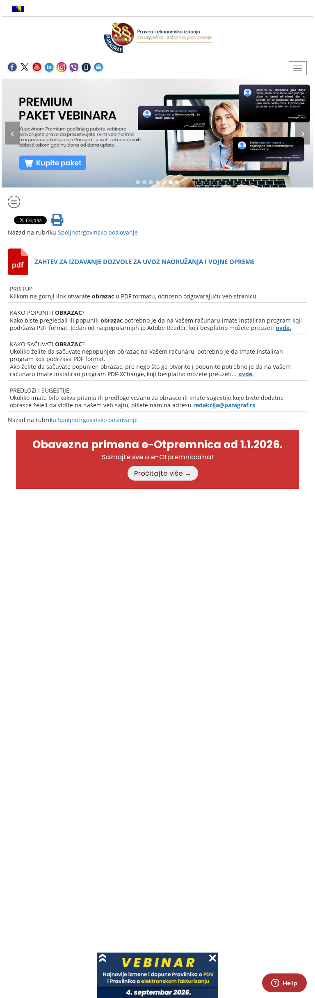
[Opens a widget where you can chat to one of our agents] (284, 983)
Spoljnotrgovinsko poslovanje (98, 232)
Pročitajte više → (163, 473)
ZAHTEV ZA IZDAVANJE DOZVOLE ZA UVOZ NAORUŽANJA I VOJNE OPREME (144, 261)
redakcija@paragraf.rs (224, 405)
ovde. (283, 328)
